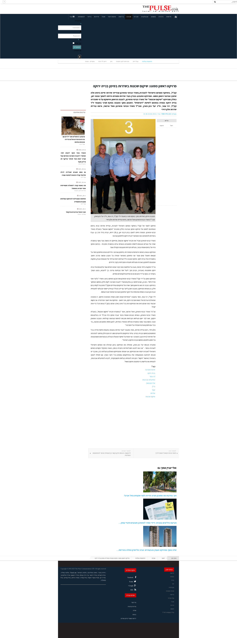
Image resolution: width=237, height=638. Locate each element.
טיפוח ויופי (112, 17)
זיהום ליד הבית (102, 61)
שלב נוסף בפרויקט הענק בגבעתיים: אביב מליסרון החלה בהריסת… (146, 550)
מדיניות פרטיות (132, 606)
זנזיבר (99, 573)
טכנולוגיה (144, 17)
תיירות (96, 17)
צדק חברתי (171, 598)
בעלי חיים (135, 61)
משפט (153, 17)
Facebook (130, 577)
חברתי (136, 17)
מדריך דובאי (93, 575)
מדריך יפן (103, 578)
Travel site (73, 573)
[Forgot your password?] (78, 40)
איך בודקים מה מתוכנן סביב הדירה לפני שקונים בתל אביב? (150, 495)
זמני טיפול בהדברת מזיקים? (76, 212)
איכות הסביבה (170, 591)
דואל (171, 126)
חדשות (168, 17)
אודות (134, 610)
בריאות (121, 17)
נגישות (134, 614)
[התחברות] (79, 57)
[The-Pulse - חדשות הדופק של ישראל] (160, 8)
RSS (131, 590)
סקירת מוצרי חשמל (93, 578)
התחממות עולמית (147, 61)
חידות (103, 573)
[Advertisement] (79, 8)
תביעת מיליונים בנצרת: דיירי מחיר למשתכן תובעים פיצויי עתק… (148, 522)
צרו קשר (133, 602)
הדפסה (162, 126)
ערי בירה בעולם (84, 575)
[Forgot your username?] (80, 24)
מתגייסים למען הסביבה (122, 61)
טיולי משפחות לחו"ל (168, 612)
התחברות (77, 47)
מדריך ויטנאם (75, 575)
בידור (89, 17)
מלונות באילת (65, 573)
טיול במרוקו (67, 578)
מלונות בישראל (82, 573)
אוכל (103, 17)
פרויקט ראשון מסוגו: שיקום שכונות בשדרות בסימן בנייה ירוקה (135, 86)
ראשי (163, 558)
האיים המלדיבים (92, 573)
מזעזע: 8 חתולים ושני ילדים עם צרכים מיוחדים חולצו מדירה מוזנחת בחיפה (74, 139)
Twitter (131, 582)
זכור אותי (78, 43)
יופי (173, 584)
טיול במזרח (83, 578)
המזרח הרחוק (75, 578)
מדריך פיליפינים (65, 575)
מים (111, 61)
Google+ (130, 586)
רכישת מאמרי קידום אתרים (128, 618)
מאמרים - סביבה (90, 61)
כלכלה (161, 17)
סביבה (129, 17)
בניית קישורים (102, 575)
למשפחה (81, 17)
